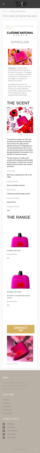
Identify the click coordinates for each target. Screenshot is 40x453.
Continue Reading (12, 364)
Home (5, 11)
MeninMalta (11, 427)
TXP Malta (10, 424)
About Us (6, 400)
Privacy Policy (7, 413)
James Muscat (16, 26)
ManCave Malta (12, 431)
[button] (9, 120)
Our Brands (6, 403)
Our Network (7, 406)
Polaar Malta (11, 434)
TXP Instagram (12, 437)
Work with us (7, 410)
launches (9, 28)
